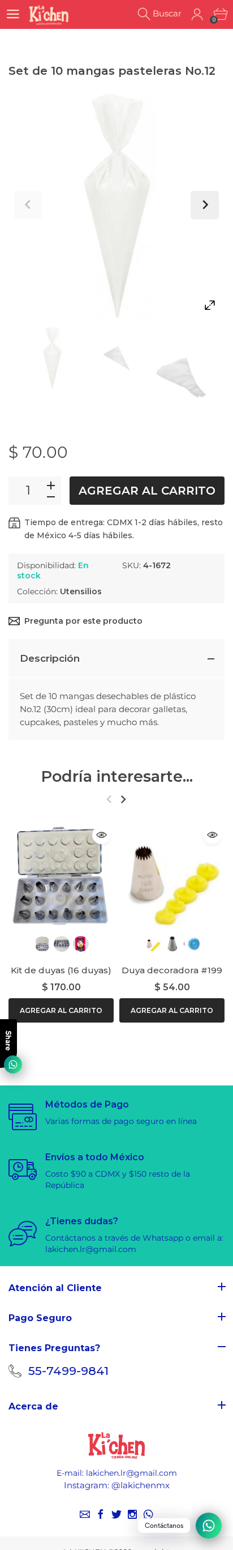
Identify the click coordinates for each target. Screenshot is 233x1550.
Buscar (167, 13)
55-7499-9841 (68, 1371)
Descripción (50, 658)
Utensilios (81, 591)
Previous (28, 205)
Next (205, 205)
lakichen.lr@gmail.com (131, 1473)
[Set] (52, 358)
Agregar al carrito (147, 490)
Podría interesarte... (117, 776)
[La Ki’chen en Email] (85, 1514)
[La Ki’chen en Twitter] (116, 1514)
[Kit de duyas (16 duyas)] (61, 875)
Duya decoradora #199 (172, 970)
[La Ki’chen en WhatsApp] (148, 1514)
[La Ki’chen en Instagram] (132, 1514)
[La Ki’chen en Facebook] (101, 1514)
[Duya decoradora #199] (172, 875)
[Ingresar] (197, 14)
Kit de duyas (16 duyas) (61, 970)
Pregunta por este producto (83, 621)
